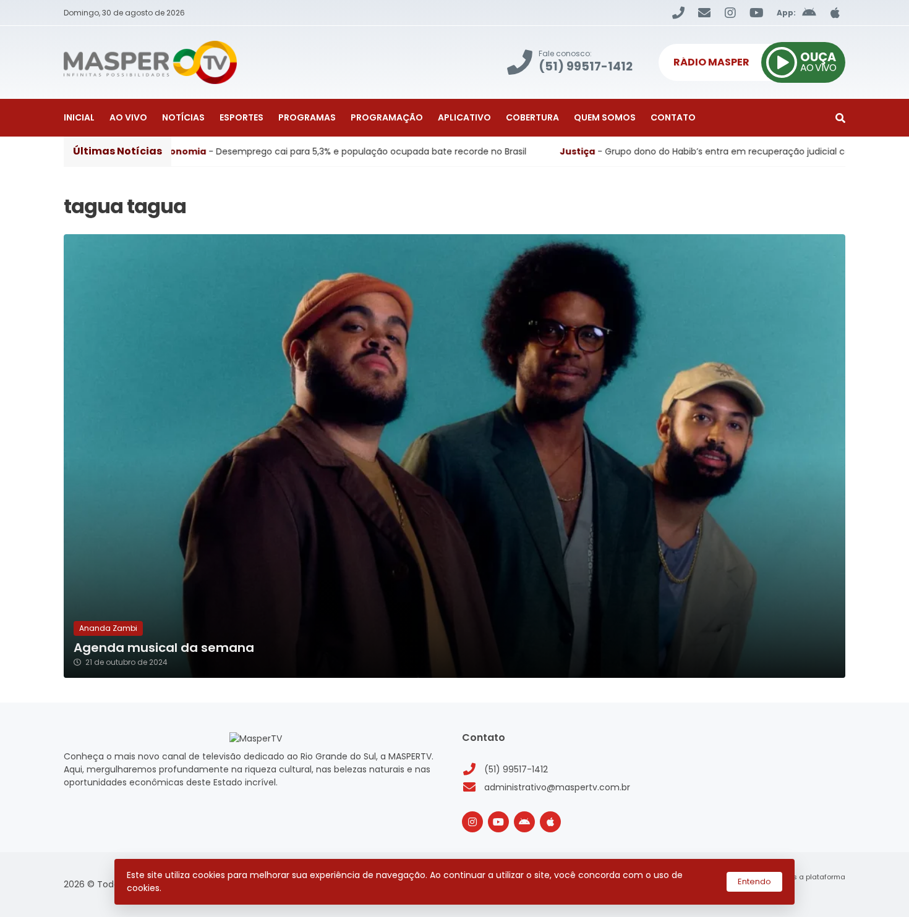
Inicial (79, 117)
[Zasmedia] (814, 892)
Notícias (183, 117)
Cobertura (532, 117)
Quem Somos (605, 117)
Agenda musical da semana (164, 648)
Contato (673, 117)
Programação (387, 117)
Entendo (754, 881)
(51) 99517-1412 (516, 769)
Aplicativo (464, 117)
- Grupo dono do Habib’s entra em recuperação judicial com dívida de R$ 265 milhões (545, 151)
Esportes (241, 117)
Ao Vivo (128, 117)
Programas (307, 117)
